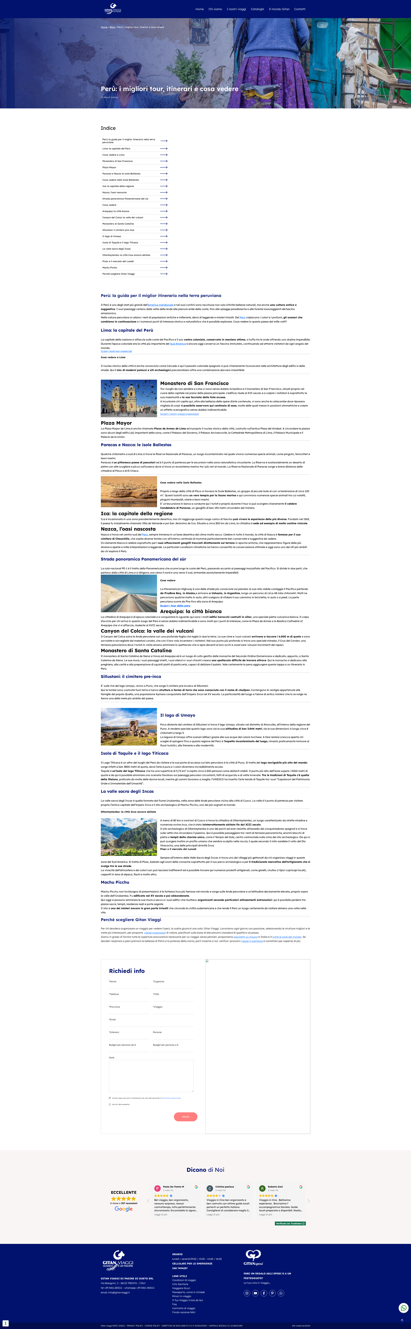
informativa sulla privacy (171, 1098)
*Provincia (114, 1006)
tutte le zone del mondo (286, 936)
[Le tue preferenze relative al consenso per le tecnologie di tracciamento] (6, 1323)
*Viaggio (157, 1006)
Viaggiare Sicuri (181, 1288)
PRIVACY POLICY (135, 1326)
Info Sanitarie (180, 1284)
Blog (112, 27)
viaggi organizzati (155, 932)
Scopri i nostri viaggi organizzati (179, 413)
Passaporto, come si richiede (188, 1292)
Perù (242, 317)
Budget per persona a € (166, 1044)
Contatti (300, 9)
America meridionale (160, 304)
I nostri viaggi (236, 9)
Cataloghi (257, 9)
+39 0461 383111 (145, 1287)
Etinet (307, 1326)
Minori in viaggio (181, 1296)
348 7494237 (180, 1268)
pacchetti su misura (246, 936)
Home (200, 9)
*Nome (112, 981)
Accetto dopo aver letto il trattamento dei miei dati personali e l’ (146, 1098)
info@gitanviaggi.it (119, 1292)
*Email (112, 1019)
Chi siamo (215, 9)
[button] (308, 1201)
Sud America (178, 343)
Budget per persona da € (122, 1044)
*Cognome (158, 981)
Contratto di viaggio (183, 1308)
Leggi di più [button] (160, 1214)
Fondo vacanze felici (183, 1312)
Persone (157, 1032)
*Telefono (114, 994)
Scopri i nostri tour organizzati (116, 351)
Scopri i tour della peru (175, 605)
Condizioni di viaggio (184, 1280)
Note (111, 1057)
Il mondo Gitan (279, 9)
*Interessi (114, 1032)
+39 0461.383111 (113, 1287)
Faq (174, 1304)
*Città (156, 994)
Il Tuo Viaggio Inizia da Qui (187, 1300)
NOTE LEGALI (118, 1326)
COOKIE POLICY (152, 1326)
